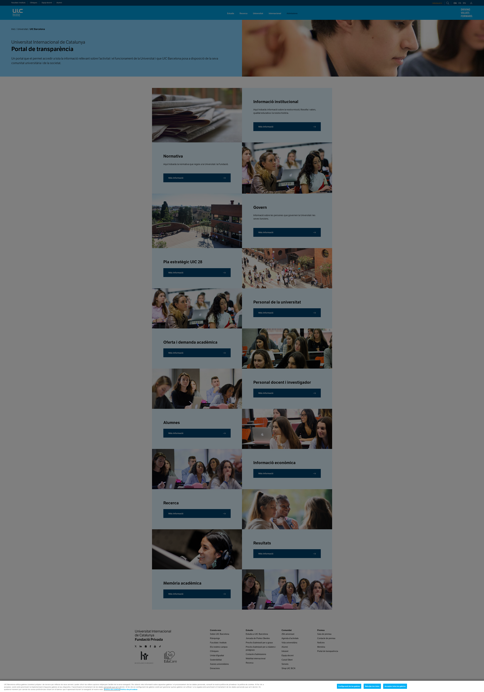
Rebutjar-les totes (372, 686)
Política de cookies (112, 689)
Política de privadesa (128, 689)
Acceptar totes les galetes (395, 686)
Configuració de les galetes (349, 686)
